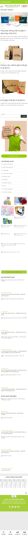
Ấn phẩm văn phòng (8, 164)
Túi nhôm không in (7, 192)
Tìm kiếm (3, 114)
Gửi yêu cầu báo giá (14, 156)
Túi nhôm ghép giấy (7, 189)
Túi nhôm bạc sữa (5, 470)
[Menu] (26, 2)
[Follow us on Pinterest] (18, 507)
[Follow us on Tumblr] (9, 507)
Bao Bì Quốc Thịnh (5, 2)
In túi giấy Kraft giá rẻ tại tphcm (12, 100)
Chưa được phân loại (8, 167)
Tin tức (4, 185)
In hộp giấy (5, 170)
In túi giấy (2, 28)
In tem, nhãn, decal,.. (8, 173)
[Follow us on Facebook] (12, 507)
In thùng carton (6, 176)
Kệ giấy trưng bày (7, 182)
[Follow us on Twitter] (15, 507)
